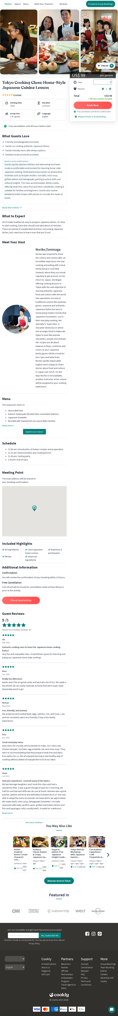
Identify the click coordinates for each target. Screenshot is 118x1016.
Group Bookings (108, 963)
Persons (81, 89)
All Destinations (48, 963)
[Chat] (111, 1009)
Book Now (93, 105)
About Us (45, 967)
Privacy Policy (34, 943)
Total (76, 96)
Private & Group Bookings (100, 3)
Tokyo (21, 73)
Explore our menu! (34, 431)
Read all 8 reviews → (12, 207)
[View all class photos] (18, 42)
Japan (13, 73)
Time (80, 82)
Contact (84, 963)
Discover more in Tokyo (59, 880)
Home (5, 73)
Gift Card (45, 974)
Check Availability (21, 600)
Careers (103, 974)
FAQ (82, 974)
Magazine (45, 970)
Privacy (84, 977)
